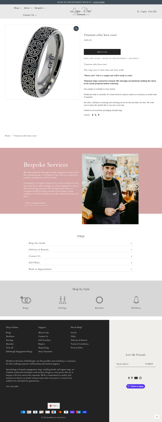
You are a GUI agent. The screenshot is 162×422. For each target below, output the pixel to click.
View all (9, 347)
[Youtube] (136, 377)
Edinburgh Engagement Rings (19, 351)
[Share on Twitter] (96, 115)
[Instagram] (140, 377)
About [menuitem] (27, 7)
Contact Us (34, 256)
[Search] (138, 11)
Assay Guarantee (45, 351)
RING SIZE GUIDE (92, 58)
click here (99, 2)
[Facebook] (129, 377)
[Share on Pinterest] (99, 115)
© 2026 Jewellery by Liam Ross (53, 417)
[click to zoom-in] (76, 28)
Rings (8, 332)
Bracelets (10, 344)
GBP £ (55, 406)
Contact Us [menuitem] (29, 15)
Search (73, 332)
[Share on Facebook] (93, 115)
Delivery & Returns (39, 249)
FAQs (73, 336)
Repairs (41, 344)
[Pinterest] (132, 377)
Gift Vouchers (44, 340)
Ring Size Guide (37, 243)
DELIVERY (133, 58)
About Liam (43, 332)
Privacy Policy (77, 347)
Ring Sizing (43, 347)
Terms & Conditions (80, 344)
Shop (17, 7)
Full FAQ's (34, 262)
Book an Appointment (40, 269)
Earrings (9, 340)
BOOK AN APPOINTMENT (115, 58)
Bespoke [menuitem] (39, 7)
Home (7, 135)
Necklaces (10, 336)
